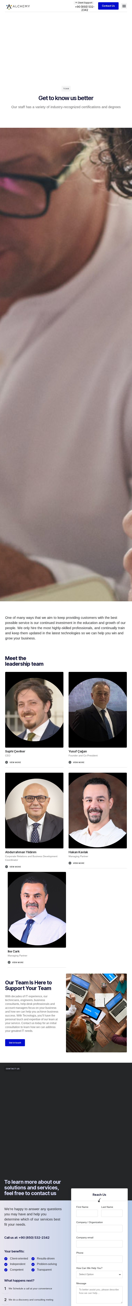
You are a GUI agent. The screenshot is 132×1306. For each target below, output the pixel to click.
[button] (124, 6)
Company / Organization (89, 1222)
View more (15, 762)
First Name (82, 1207)
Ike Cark (14, 951)
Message (81, 1283)
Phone (79, 1252)
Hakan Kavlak (78, 852)
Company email (84, 1237)
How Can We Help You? (89, 1268)
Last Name (107, 1207)
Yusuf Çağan (78, 751)
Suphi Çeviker (15, 751)
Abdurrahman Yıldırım (20, 852)
